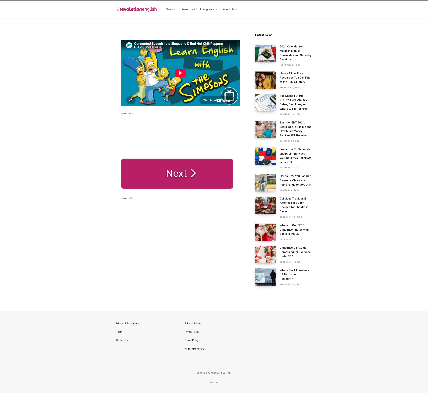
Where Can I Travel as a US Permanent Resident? (294, 275)
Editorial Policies (193, 323)
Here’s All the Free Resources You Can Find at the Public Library (295, 78)
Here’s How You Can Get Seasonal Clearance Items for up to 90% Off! (295, 180)
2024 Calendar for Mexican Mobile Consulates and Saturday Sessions (295, 53)
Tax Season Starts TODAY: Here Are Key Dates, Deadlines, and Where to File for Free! (294, 102)
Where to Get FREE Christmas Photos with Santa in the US (294, 230)
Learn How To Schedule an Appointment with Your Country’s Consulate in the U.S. (295, 156)
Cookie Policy (191, 340)
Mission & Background (127, 323)
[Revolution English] (137, 9)
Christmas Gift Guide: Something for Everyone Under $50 (295, 252)
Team (119, 332)
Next (173, 173)
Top (215, 382)
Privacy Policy (192, 332)
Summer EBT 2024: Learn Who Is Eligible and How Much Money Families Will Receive (295, 129)
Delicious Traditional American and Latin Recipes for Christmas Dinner (294, 205)
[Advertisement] (146, 136)
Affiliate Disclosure (194, 348)
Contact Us (122, 340)
